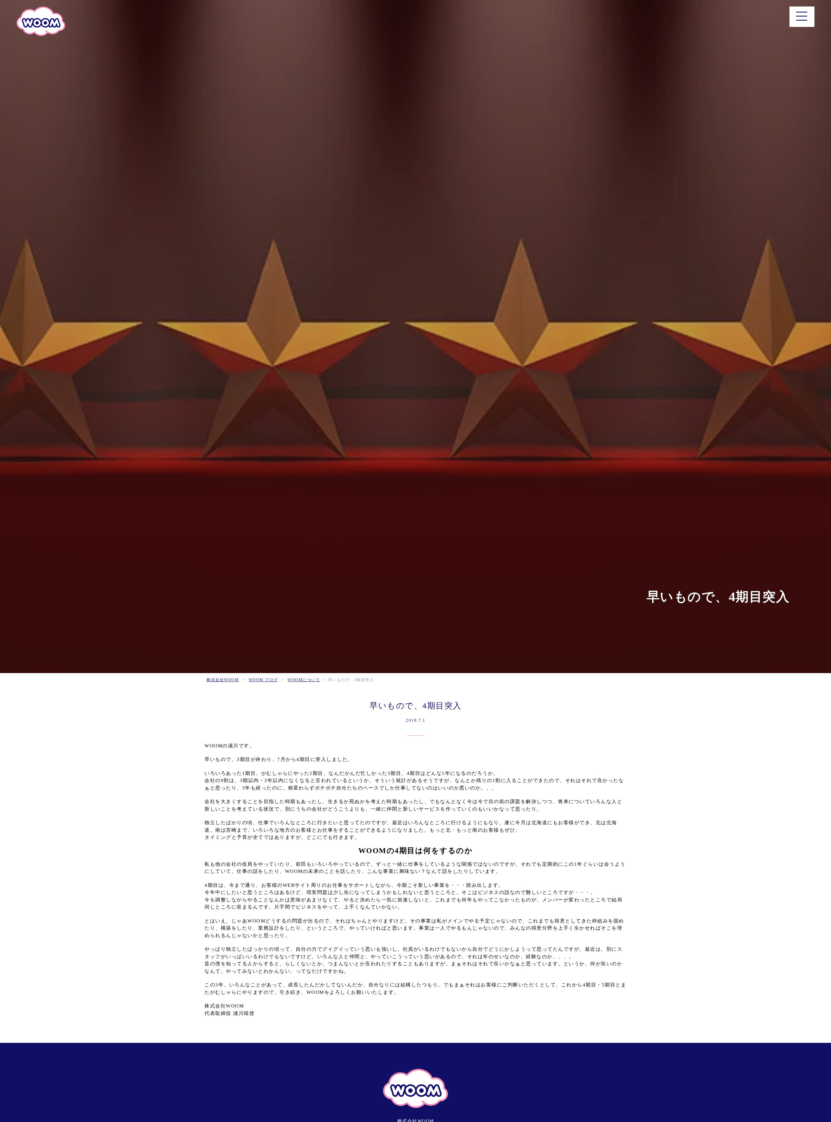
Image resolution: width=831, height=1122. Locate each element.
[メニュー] (801, 16)
